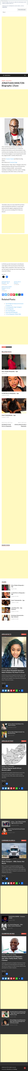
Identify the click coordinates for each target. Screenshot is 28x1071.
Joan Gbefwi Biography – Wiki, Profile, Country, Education (15, 925)
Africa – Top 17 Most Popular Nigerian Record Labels (18, 822)
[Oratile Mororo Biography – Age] (14, 391)
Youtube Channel (10, 158)
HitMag (15, 1069)
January (8, 954)
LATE (11, 954)
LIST (7, 766)
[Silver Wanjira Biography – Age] (14, 369)
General (3, 80)
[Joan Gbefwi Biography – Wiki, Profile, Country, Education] (4, 924)
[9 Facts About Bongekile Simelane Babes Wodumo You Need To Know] (14, 667)
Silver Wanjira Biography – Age (10, 371)
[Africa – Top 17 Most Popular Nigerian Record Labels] (6, 821)
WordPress (9, 1069)
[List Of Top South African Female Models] (4, 829)
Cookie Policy (4, 7)
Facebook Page (13, 162)
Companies (8, 859)
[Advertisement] (14, 30)
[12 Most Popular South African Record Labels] (14, 765)
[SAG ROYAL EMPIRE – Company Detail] (5, 916)
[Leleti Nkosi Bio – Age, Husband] (6, 608)
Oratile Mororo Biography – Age (10, 393)
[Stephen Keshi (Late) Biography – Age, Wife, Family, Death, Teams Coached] (14, 953)
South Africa (9, 80)
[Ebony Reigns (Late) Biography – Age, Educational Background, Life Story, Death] (5, 1020)
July (10, 668)
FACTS (3, 668)
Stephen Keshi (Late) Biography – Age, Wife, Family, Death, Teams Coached (12, 958)
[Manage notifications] (25, 1068)
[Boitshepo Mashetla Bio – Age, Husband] (6, 615)
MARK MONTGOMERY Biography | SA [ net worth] (7, 288)
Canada (3, 859)
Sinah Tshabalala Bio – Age (9, 415)
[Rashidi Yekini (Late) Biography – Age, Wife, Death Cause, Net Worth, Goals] (5, 1012)
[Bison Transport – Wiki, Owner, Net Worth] (14, 858)
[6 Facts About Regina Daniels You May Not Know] (4, 732)
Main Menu (7, 75)
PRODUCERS (8, 347)
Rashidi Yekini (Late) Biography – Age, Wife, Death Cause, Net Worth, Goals (18, 1013)
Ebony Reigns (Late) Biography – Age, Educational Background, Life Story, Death (18, 1021)
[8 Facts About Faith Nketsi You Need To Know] (4, 724)
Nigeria (14, 954)
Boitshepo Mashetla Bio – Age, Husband (17, 616)
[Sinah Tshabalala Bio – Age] (14, 413)
